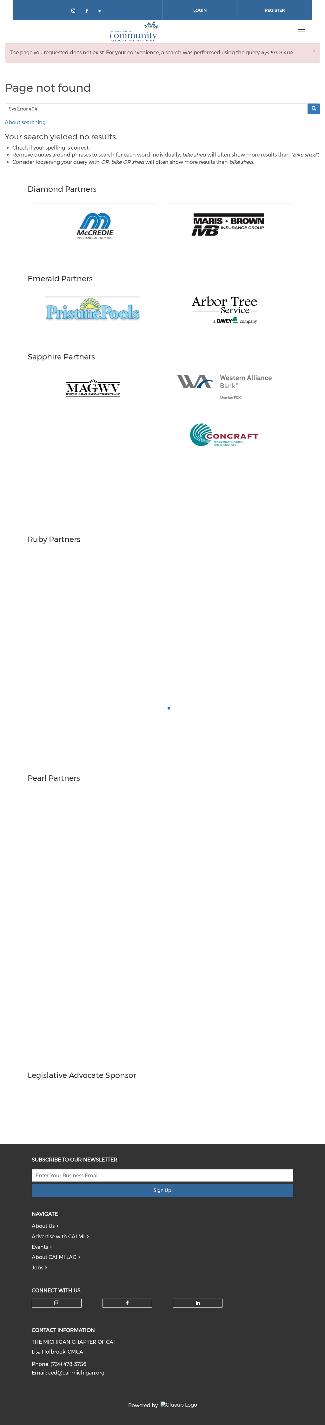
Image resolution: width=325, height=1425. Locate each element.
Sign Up (162, 1190)
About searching (25, 122)
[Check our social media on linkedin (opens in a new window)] (101, 12)
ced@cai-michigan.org (76, 1373)
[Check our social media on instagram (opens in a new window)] (74, 12)
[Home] (133, 31)
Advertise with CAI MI (58, 1237)
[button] (313, 51)
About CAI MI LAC (54, 1257)
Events (40, 1247)
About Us (43, 1226)
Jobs (37, 1268)
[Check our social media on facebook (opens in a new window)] (88, 12)
